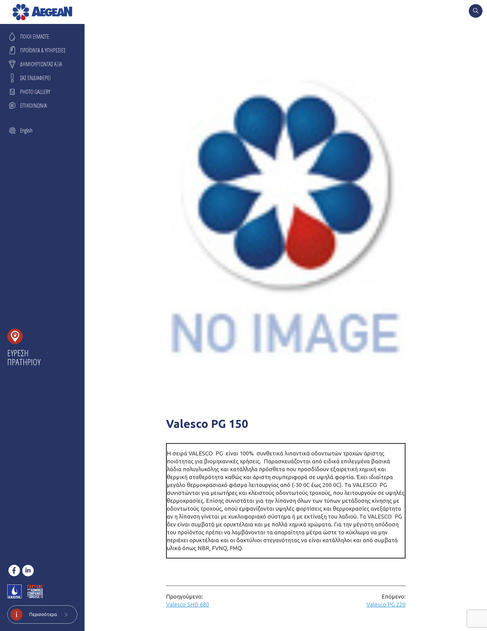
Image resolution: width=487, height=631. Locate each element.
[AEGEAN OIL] (42, 12)
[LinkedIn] (28, 570)
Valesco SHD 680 (187, 600)
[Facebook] (14, 570)
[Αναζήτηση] (476, 11)
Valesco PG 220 (386, 600)
